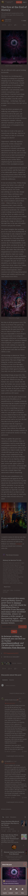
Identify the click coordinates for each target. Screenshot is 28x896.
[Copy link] (4, 889)
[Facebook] (10, 889)
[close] (25, 864)
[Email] (16, 889)
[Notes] (22, 889)
